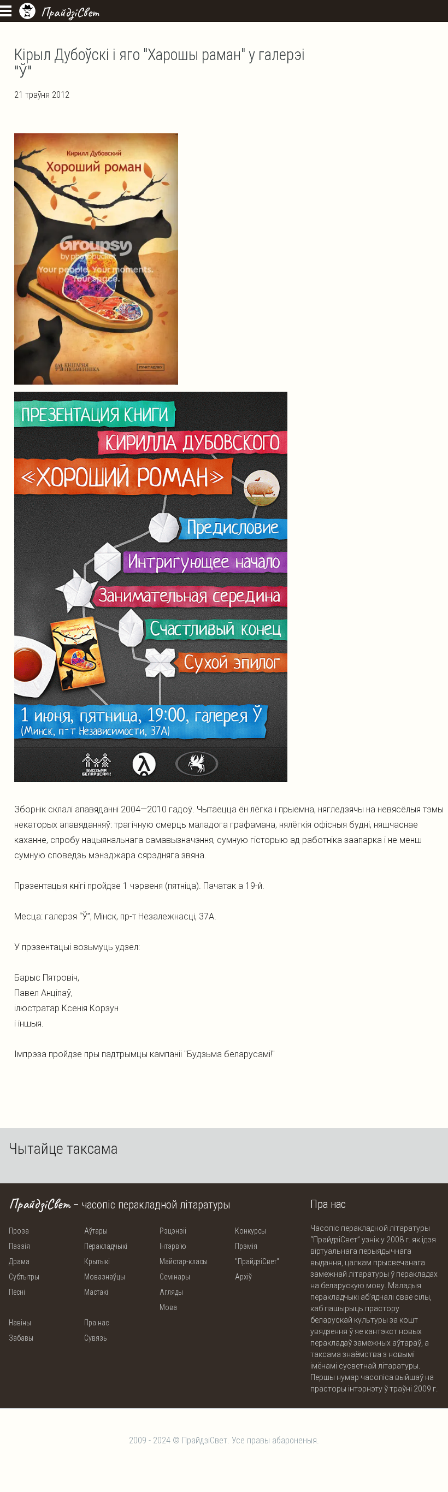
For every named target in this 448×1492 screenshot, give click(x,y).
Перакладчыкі (105, 1246)
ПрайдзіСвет (69, 12)
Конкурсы (250, 1230)
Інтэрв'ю (173, 1246)
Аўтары (96, 1230)
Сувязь (95, 1338)
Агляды (171, 1292)
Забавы (21, 1338)
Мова (168, 1307)
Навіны (20, 1322)
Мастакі (96, 1292)
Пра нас (96, 1322)
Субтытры (24, 1276)
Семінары (175, 1276)
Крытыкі (97, 1261)
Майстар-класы (184, 1261)
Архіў (243, 1276)
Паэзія (19, 1246)
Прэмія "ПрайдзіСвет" (257, 1254)
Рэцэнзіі (173, 1230)
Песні (17, 1292)
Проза (19, 1230)
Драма (19, 1261)
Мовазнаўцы (104, 1276)
